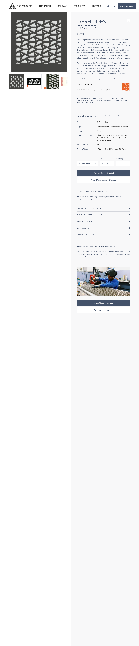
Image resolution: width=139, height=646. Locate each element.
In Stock (96, 6)
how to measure (85, 221)
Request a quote (126, 6)
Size (101, 158)
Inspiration (45, 6)
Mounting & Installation (89, 215)
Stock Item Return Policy (90, 208)
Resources (79, 6)
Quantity (119, 158)
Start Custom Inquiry (103, 303)
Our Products (24, 6)
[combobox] (87, 163)
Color (79, 158)
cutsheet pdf (83, 228)
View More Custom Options (103, 180)
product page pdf (86, 235)
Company (62, 6)
